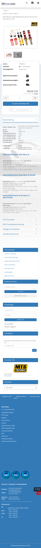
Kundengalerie (8, 272)
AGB (2, 433)
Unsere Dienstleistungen (11, 257)
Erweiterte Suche (20, 296)
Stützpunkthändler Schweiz (12, 261)
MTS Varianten (8, 219)
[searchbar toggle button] (27, 3)
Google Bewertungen (7, 412)
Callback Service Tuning (8, 425)
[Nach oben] (5, 545)
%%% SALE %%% (9, 268)
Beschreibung (8, 120)
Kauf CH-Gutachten (9, 265)
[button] (6, 98)
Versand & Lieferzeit (7, 431)
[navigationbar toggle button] (38, 3)
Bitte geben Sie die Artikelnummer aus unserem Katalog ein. (20, 341)
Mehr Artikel (7, 376)
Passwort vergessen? (10, 327)
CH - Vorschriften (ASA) (7, 409)
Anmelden (20, 319)
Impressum (4, 436)
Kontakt (3, 423)
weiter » (6, 10)
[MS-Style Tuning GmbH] (7, 4)
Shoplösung (14, 545)
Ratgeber (4, 418)
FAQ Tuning (4, 415)
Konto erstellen (8, 324)
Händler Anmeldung (10, 254)
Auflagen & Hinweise (11, 229)
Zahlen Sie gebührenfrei (8, 428)
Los (34, 350)
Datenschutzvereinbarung (8, 441)
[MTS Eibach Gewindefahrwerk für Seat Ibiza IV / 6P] (20, 36)
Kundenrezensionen (11, 234)
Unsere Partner (5, 420)
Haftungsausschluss (7, 439)
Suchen (20, 291)
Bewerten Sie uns (9, 276)
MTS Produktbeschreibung (13, 224)
